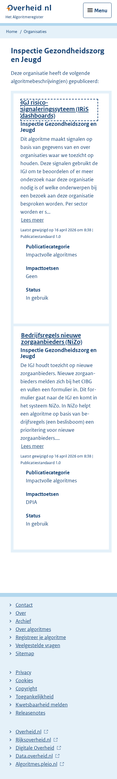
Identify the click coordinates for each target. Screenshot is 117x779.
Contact (24, 605)
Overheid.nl (28, 732)
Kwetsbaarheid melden (42, 704)
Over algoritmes (33, 629)
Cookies (24, 680)
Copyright (26, 688)
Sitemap (25, 653)
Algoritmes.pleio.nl (36, 764)
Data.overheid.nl (34, 756)
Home (11, 31)
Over (21, 613)
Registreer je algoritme (41, 637)
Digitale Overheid (35, 748)
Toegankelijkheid (35, 696)
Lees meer (32, 220)
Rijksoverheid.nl (33, 740)
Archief (23, 621)
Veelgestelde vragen (38, 645)
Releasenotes (30, 712)
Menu (100, 10)
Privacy (23, 672)
